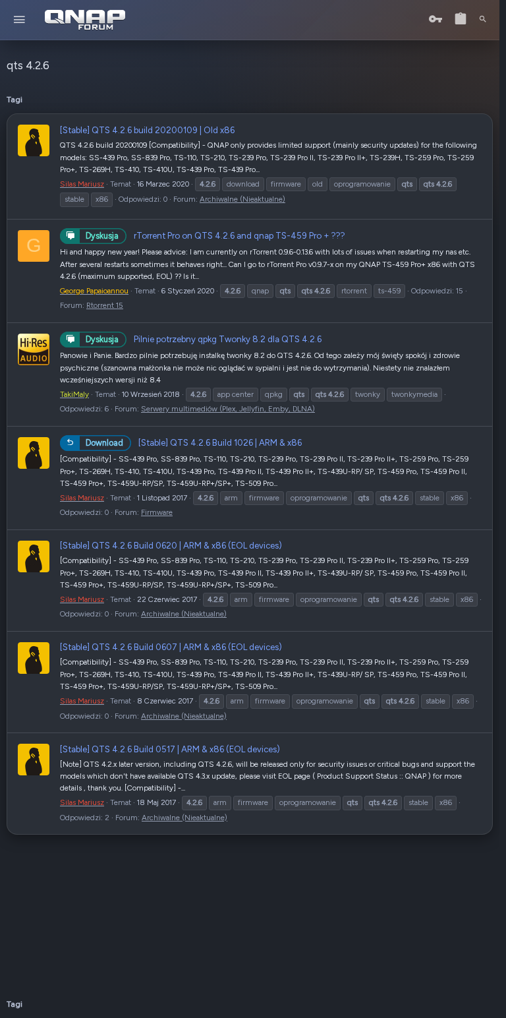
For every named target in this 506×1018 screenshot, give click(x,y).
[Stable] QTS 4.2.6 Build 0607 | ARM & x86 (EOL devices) (171, 647)
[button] (19, 20)
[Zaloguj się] (435, 19)
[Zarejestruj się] (460, 19)
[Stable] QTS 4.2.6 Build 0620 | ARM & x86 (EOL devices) (171, 545)
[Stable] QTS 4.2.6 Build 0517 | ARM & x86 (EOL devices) (170, 749)
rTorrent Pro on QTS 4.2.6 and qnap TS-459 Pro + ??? (215, 235)
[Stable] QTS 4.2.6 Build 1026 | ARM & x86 (194, 442)
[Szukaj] (483, 20)
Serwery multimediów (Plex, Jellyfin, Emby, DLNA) (228, 408)
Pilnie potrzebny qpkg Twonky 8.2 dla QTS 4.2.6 (204, 339)
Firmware (157, 512)
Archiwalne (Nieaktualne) (242, 199)
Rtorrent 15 (104, 305)
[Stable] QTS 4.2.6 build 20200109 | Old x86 (147, 130)
